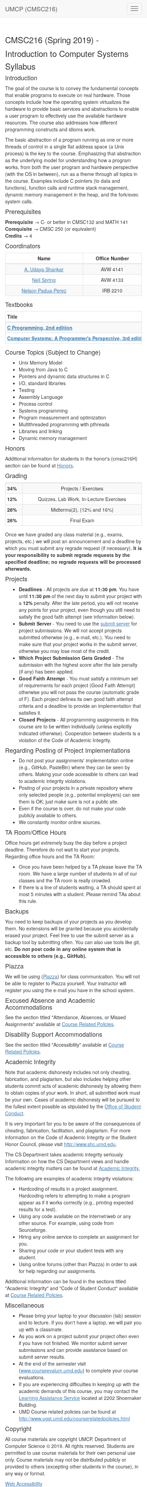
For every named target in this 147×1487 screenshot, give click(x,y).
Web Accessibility (23, 1483)
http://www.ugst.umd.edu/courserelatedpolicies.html (74, 1418)
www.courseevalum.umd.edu (52, 1370)
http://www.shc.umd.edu (90, 1144)
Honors (65, 465)
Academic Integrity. (119, 1168)
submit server (115, 623)
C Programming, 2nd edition (39, 327)
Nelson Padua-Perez (44, 290)
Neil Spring (44, 279)
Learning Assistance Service (49, 1397)
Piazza (50, 976)
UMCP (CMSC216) (31, 8)
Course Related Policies (87, 1024)
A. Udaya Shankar (44, 269)
